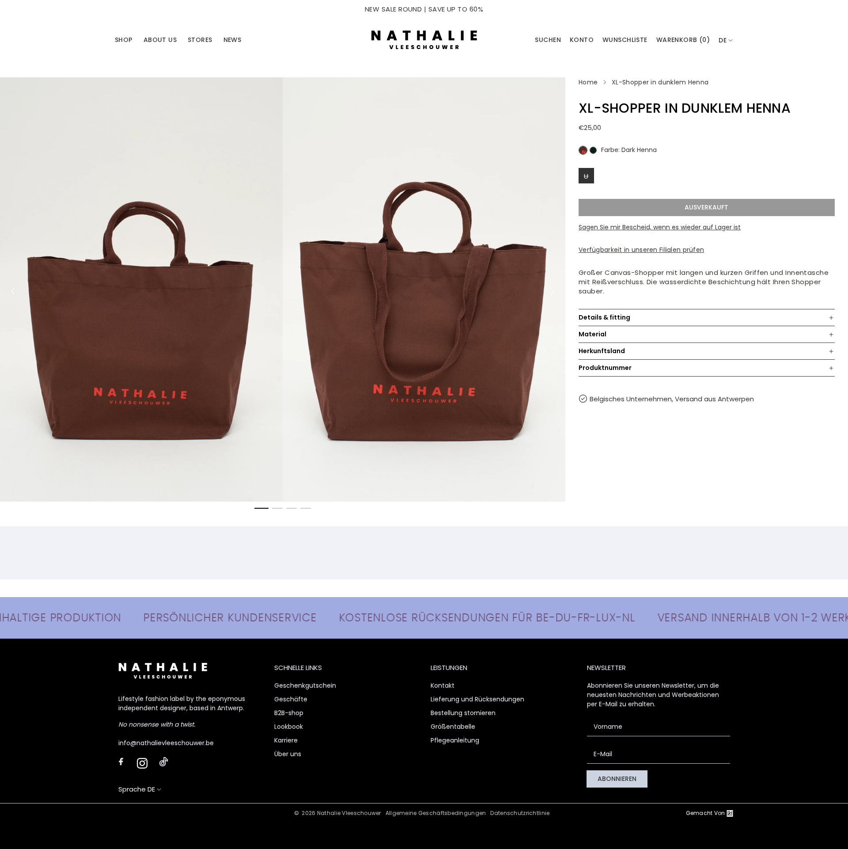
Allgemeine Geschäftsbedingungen (436, 813)
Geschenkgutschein (305, 685)
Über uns (287, 754)
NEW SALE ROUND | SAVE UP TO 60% (424, 9)
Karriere (286, 740)
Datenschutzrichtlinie (519, 813)
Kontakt (442, 685)
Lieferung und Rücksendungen (477, 699)
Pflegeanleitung (455, 740)
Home (588, 82)
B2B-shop (288, 712)
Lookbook (288, 726)
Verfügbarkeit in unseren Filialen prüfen (641, 249)
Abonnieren (617, 778)
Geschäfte (290, 699)
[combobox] (726, 40)
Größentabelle (453, 726)
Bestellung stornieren (463, 712)
